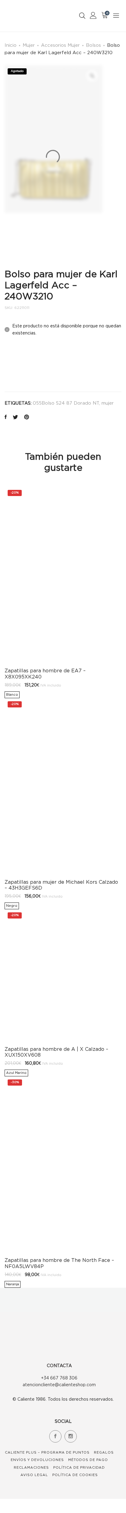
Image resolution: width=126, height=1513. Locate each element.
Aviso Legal (34, 1475)
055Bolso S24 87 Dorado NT (66, 402)
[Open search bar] (82, 15)
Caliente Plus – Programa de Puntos (47, 1452)
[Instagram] (71, 1436)
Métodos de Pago (88, 1460)
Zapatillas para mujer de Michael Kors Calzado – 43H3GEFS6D (61, 885)
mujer (108, 402)
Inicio (11, 44)
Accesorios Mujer (60, 44)
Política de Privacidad (79, 1467)
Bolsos (93, 44)
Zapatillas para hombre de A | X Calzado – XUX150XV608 (56, 1052)
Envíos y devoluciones (37, 1460)
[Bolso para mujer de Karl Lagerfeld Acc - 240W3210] (6, 417)
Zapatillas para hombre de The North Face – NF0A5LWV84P (59, 1263)
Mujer (29, 44)
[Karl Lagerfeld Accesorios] (19, 366)
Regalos (104, 1452)
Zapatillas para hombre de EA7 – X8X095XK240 (45, 673)
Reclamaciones (31, 1467)
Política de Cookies (75, 1475)
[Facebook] (55, 1436)
